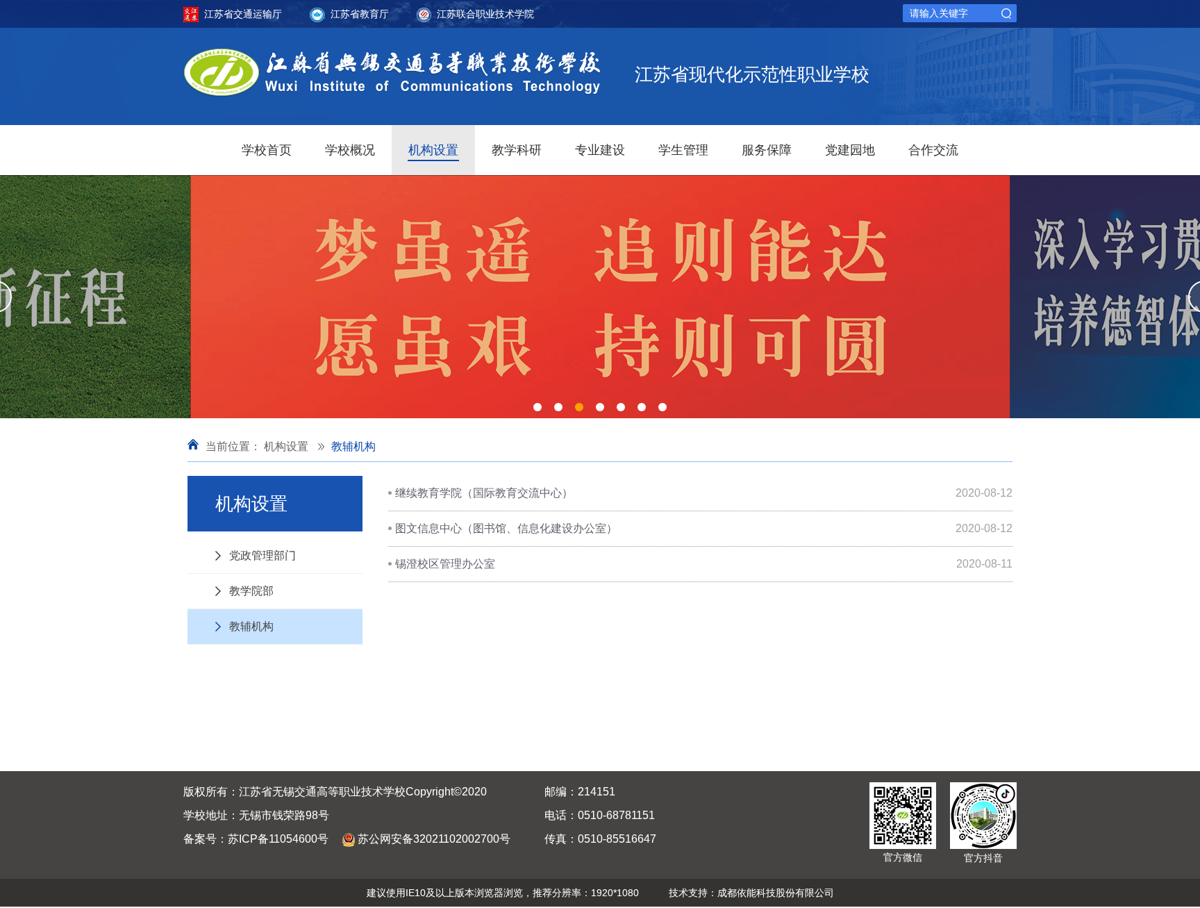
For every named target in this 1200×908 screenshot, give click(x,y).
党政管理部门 (262, 555)
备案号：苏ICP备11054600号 (255, 839)
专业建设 (600, 150)
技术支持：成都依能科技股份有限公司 (751, 892)
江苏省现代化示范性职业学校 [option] (752, 75)
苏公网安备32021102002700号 (434, 839)
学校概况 (350, 150)
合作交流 (933, 150)
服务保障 (767, 150)
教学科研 (517, 150)
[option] (600, 296)
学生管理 (683, 150)
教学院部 (251, 591)
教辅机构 (353, 446)
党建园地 (850, 150)
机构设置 (433, 150)
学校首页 (267, 150)
